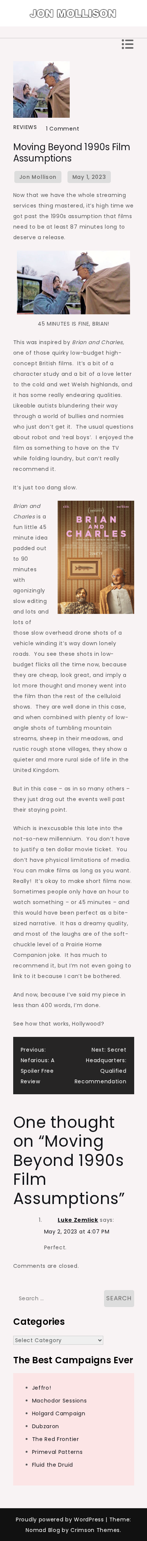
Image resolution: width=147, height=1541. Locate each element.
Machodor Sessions (59, 1400)
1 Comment (62, 128)
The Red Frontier (55, 1439)
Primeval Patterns (57, 1452)
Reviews (25, 127)
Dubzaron (46, 1426)
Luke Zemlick (78, 1220)
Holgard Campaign (59, 1413)
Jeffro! (41, 1388)
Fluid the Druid (53, 1465)
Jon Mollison (38, 177)
